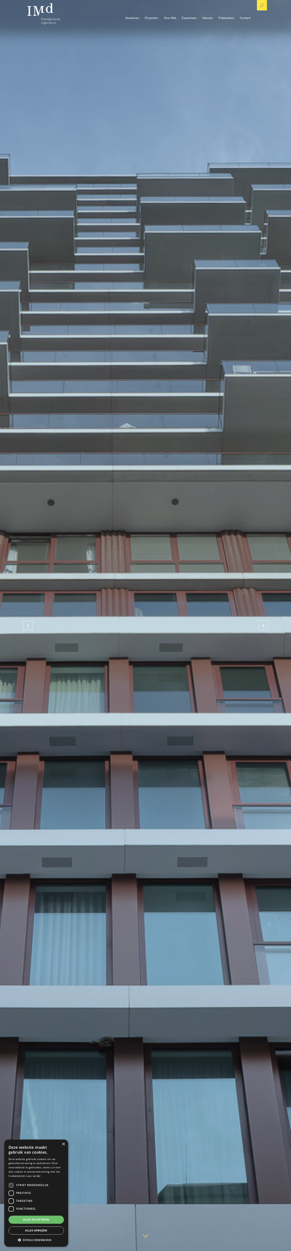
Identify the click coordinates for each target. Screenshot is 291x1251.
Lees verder (33, 1176)
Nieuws (207, 18)
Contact (245, 18)
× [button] (63, 1144)
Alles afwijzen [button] (36, 1230)
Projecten (151, 18)
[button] (36, 1239)
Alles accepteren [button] (36, 1219)
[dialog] (36, 1193)
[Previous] (28, 625)
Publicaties (226, 18)
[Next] (263, 625)
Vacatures (132, 18)
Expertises (189, 18)
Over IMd (170, 18)
